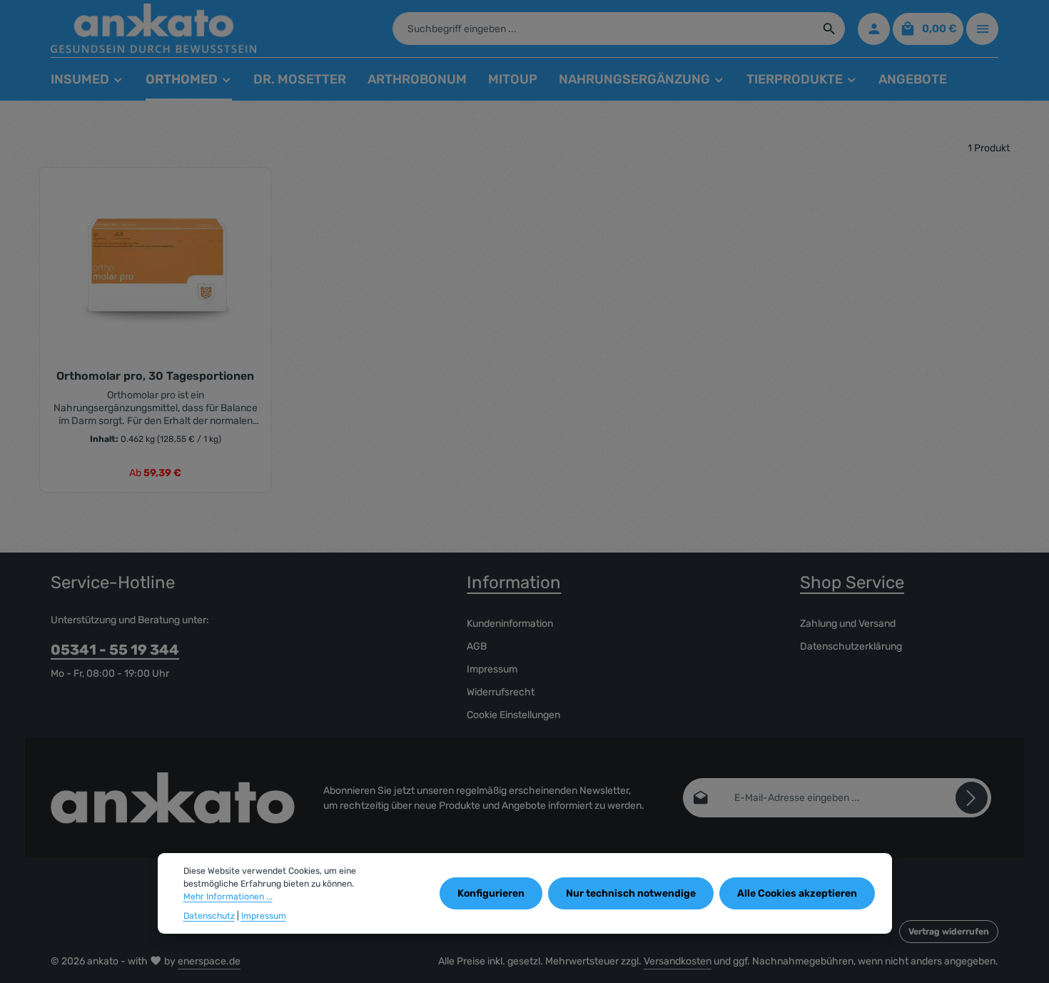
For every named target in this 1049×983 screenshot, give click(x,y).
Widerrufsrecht (500, 692)
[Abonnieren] (972, 798)
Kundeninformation (510, 623)
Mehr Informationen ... (228, 897)
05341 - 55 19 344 (115, 649)
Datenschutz (209, 916)
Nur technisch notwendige (631, 893)
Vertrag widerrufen (948, 932)
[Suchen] (829, 28)
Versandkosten (677, 961)
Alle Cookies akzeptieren (797, 893)
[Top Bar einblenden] (982, 29)
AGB (477, 646)
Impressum (492, 669)
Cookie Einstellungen (513, 715)
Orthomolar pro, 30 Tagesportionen (155, 376)
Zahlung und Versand (848, 623)
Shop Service (852, 583)
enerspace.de (209, 961)
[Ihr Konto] (874, 29)
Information (514, 583)
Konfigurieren (490, 893)
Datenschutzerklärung (851, 646)
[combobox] (603, 28)
